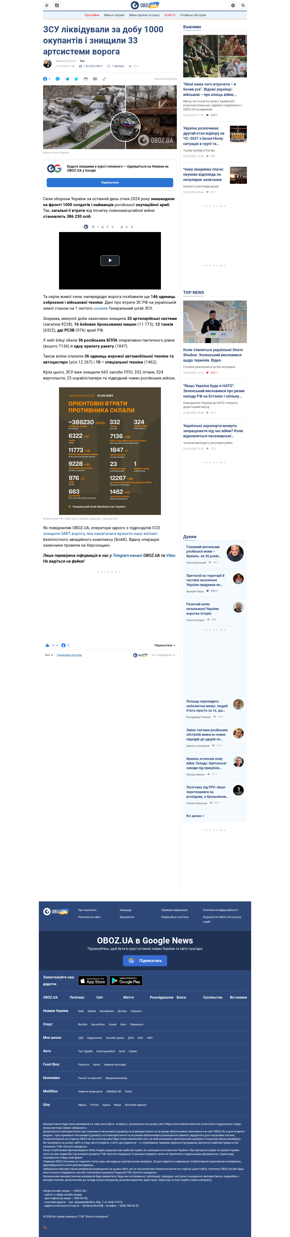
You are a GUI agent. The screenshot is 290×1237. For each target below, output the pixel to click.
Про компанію (87, 910)
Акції (122, 1051)
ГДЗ (80, 1037)
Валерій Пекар (195, 591)
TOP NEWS (193, 292)
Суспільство (212, 997)
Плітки (94, 1104)
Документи (127, 917)
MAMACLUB (113, 1091)
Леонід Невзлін (195, 774)
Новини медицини (90, 1091)
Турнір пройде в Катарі (199, 150)
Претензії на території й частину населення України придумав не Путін (205, 580)
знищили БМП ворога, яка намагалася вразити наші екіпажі (100, 533)
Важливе (192, 26)
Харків (91, 1011)
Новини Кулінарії (115, 1064)
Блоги (181, 997)
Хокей (113, 1024)
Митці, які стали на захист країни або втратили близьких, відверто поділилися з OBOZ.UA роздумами (212, 105)
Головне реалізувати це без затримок (209, 367)
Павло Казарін (195, 620)
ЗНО (140, 1037)
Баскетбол (98, 1024)
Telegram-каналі (127, 555)
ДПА (131, 1037)
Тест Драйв (85, 1051)
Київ (81, 1011)
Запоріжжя (107, 1011)
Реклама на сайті (89, 917)
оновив (101, 308)
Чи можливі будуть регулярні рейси (207, 443)
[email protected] (93, 1205)
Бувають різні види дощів (201, 186)
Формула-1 (137, 1024)
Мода (117, 1104)
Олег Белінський (196, 562)
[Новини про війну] (140, 656)
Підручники (94, 1037)
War (82, 61)
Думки (189, 536)
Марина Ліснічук (66, 61)
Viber (170, 555)
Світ (99, 997)
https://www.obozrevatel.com (182, 1124)
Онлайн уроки (115, 1037)
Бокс (123, 1024)
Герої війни (91, 15)
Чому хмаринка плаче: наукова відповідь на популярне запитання (203, 174)
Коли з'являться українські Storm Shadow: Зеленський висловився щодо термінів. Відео (213, 355)
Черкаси (136, 1011)
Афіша (82, 1104)
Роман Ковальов (196, 803)
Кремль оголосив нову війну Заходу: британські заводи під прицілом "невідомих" (206, 763)
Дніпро (122, 1011)
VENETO (170, 15)
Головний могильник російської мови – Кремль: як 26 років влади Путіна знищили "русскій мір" (204, 552)
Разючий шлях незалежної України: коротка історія (203, 608)
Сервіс (133, 1051)
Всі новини (238, 997)
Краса (106, 1104)
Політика (77, 997)
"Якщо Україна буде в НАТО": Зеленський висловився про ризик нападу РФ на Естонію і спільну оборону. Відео (214, 391)
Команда (125, 910)
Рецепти (83, 1064)
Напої (96, 1064)
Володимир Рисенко (198, 717)
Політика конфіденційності (220, 910)
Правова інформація (174, 910)
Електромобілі (106, 1051)
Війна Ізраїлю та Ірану (144, 15)
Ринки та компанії (90, 1078)
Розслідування (161, 997)
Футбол (82, 1024)
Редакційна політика (69, 655)
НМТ (150, 1037)
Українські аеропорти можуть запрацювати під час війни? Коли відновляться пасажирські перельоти (213, 431)
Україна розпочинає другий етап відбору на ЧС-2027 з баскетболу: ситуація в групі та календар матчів (203, 136)
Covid (128, 1091)
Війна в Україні (114, 15)
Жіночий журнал (135, 1104)
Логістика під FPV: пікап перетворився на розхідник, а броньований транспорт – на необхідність (207, 792)
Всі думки (193, 816)
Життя (128, 997)
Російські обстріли (193, 15)
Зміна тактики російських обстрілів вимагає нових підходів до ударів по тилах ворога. (207, 735)
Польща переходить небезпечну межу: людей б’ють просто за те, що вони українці (207, 706)
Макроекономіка (116, 1078)
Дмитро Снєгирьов (198, 745)
